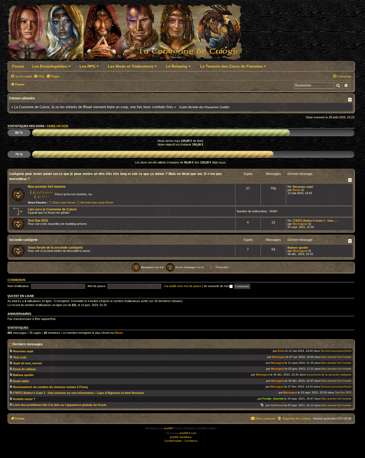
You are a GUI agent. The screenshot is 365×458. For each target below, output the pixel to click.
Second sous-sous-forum (96, 202)
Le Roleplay (177, 66)
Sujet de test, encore (27, 363)
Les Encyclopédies (50, 66)
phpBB (168, 428)
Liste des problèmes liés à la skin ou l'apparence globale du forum (59, 404)
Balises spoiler (298, 247)
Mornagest (300, 223)
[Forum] (128, 34)
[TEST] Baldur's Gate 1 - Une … (315, 220)
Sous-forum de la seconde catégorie (55, 247)
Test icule (19, 357)
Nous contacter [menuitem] (265, 418)
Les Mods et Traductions (131, 66)
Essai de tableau (24, 369)
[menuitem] (39, 76)
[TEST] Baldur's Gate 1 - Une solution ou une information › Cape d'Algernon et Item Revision (78, 392)
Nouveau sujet (303, 186)
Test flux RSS (38, 220)
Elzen (296, 189)
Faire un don (57, 126)
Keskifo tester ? (24, 399)
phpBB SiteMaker (181, 437)
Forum (18, 66)
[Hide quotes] (350, 99)
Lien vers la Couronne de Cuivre (52, 209)
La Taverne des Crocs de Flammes (232, 66)
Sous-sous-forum (63, 202)
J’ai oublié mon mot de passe (182, 286)
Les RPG (88, 66)
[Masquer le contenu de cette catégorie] (350, 180)
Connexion (16, 279)
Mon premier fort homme (46, 186)
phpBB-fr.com (188, 433)
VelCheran (277, 405)
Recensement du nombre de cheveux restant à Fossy (50, 387)
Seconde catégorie (23, 240)
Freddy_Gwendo (273, 398)
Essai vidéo (21, 381)
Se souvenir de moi (216, 286)
